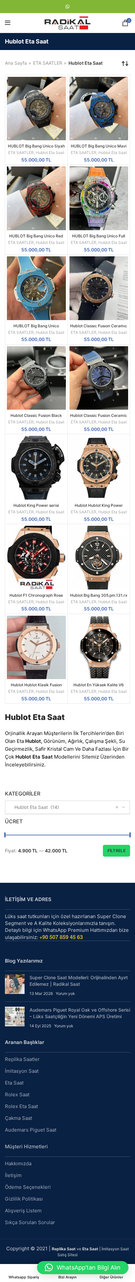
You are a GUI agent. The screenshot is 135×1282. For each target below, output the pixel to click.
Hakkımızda (18, 1163)
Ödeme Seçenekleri (28, 1187)
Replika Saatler (22, 1059)
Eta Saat (14, 1083)
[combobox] (67, 807)
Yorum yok (65, 993)
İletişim (13, 1175)
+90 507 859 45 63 (61, 937)
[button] (82, 1267)
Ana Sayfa (16, 63)
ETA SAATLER (47, 63)
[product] (36, 109)
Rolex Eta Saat (21, 1106)
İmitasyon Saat (22, 1071)
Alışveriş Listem (23, 1210)
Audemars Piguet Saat (30, 1130)
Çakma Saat (18, 1118)
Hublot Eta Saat (50, 152)
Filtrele (116, 850)
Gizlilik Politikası (24, 1199)
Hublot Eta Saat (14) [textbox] (34, 807)
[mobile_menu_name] (8, 22)
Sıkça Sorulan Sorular (30, 1222)
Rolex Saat (17, 1094)
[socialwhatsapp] (67, 6)
